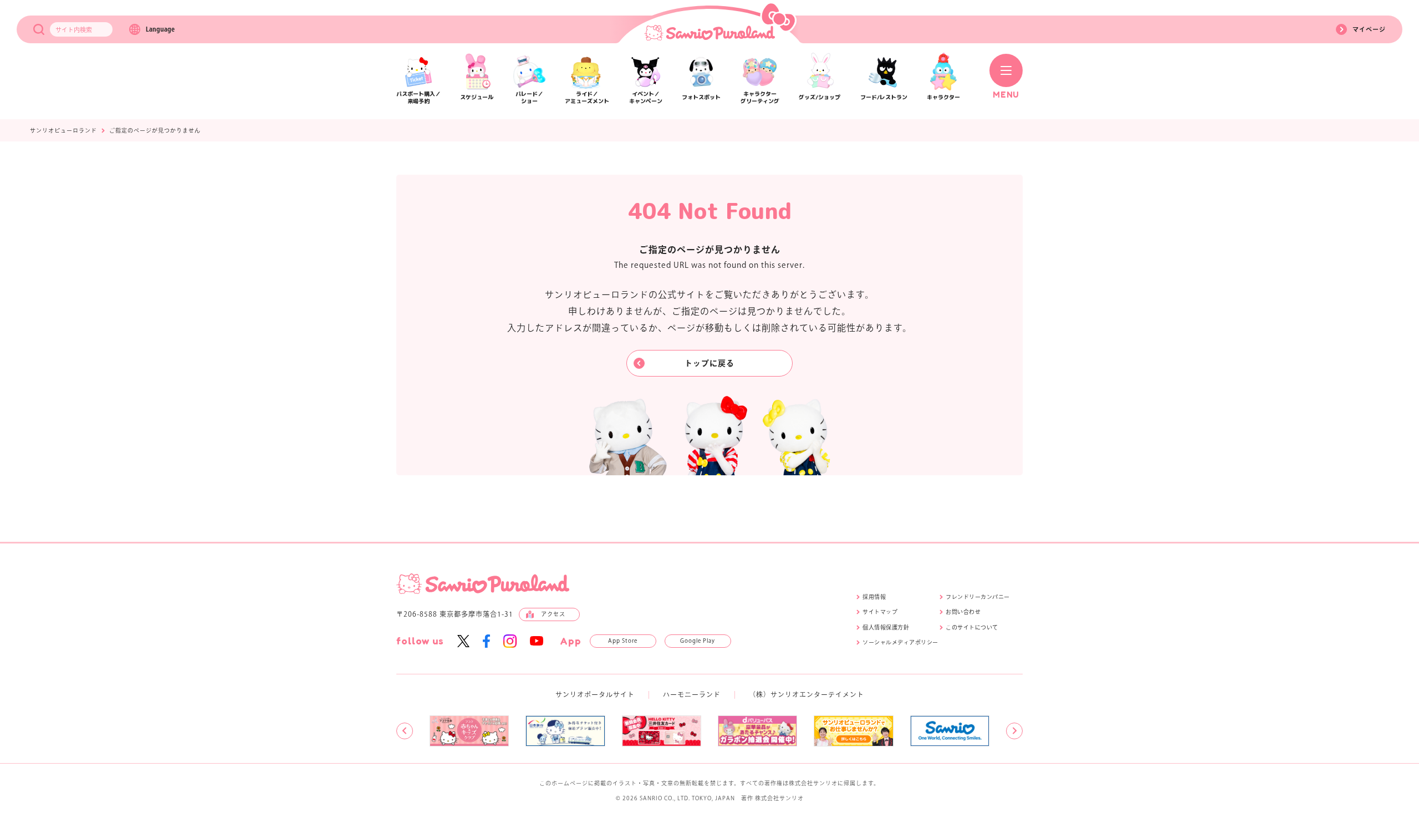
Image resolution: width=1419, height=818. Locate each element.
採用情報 (874, 596)
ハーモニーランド (692, 694)
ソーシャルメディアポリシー (900, 642)
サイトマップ (879, 611)
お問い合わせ (963, 611)
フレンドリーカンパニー (978, 596)
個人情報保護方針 (885, 627)
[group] (469, 730)
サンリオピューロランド (63, 130)
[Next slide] (1014, 731)
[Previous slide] (404, 731)
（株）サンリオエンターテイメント (806, 694)
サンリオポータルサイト (595, 694)
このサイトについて (972, 627)
